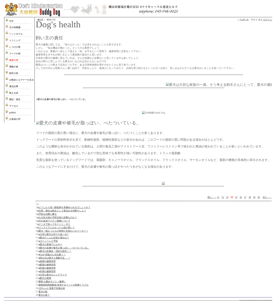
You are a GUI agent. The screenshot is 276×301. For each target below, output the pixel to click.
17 (245, 197)
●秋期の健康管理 (47, 268)
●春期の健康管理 (47, 261)
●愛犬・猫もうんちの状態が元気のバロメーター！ (62, 231)
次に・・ (267, 197)
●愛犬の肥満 (44, 278)
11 (218, 197)
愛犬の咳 (43, 291)
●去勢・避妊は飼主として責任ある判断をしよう (61, 210)
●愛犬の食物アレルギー (50, 244)
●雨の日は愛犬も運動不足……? (54, 258)
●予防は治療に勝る (47, 214)
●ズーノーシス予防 (48, 241)
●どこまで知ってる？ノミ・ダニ (53, 224)
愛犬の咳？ (44, 295)
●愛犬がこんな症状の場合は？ (53, 237)
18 (250, 197)
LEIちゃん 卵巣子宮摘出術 (51, 288)
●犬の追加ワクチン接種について (53, 221)
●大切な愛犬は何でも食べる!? (53, 234)
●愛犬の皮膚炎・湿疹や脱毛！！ (54, 251)
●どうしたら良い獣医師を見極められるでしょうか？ (63, 207)
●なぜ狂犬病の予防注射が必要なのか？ (57, 217)
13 (227, 197)
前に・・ (211, 197)
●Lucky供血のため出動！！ (52, 254)
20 (259, 197)
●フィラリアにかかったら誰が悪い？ (56, 227)
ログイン (267, 19)
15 (236, 197)
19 (254, 197)
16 (241, 197)
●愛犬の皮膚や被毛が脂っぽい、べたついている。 (63, 247)
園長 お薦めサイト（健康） (52, 281)
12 (223, 197)
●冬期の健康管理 (47, 271)
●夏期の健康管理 (47, 264)
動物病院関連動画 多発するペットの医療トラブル (63, 285)
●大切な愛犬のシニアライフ (52, 274)
